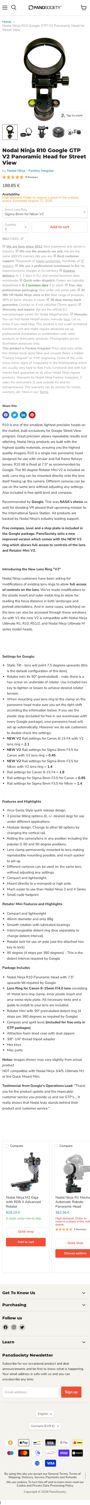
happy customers (48, 261)
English (43, 1414)
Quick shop (26, 1232)
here (67, 319)
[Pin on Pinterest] (32, 414)
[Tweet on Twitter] (14, 414)
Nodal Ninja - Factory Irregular (30, 170)
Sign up (71, 1392)
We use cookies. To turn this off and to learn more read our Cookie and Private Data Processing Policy (45, 1484)
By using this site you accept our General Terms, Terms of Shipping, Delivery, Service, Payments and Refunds (42, 1475)
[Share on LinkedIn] (23, 414)
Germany (43, 1426)
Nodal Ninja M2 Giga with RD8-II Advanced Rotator (23, 1202)
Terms (43, 392)
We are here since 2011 (24, 246)
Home (7, 22)
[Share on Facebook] (5, 414)
